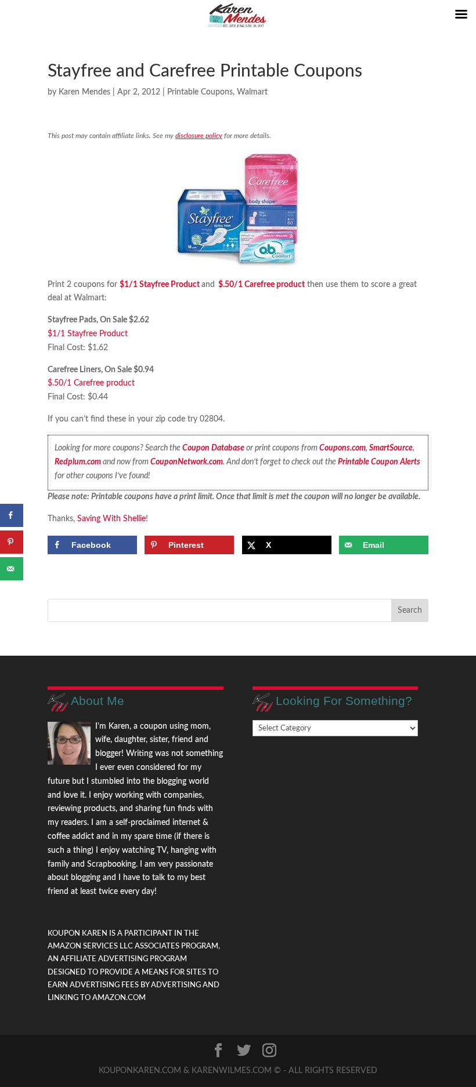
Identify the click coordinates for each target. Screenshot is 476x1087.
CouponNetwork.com (186, 462)
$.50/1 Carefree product (261, 285)
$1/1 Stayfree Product (160, 285)
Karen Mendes (84, 92)
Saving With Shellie (111, 519)
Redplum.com (78, 462)
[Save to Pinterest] (11, 542)
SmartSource (391, 448)
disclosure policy (198, 135)
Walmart (252, 92)
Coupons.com (342, 448)
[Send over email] (11, 568)
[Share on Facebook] (11, 515)
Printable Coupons (200, 92)
